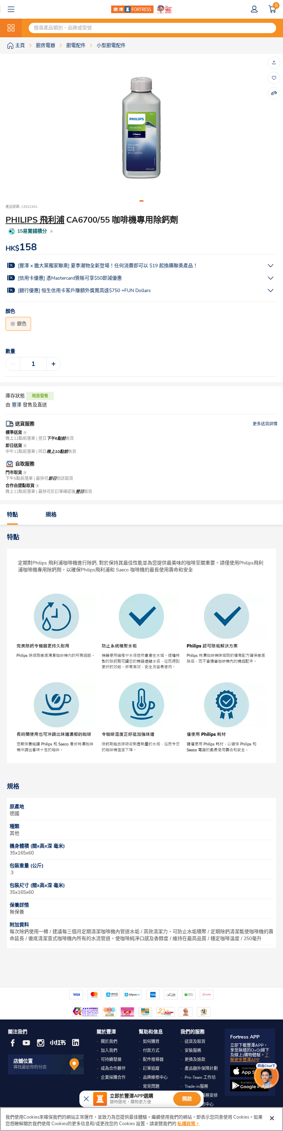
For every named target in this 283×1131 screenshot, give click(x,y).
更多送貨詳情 (265, 424)
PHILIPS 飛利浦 (35, 220)
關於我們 (109, 1041)
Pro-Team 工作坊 (200, 1077)
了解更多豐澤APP (249, 1057)
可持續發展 (111, 1059)
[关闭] (272, 1118)
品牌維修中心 (155, 1077)
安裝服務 (193, 1050)
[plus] (53, 363)
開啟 (187, 1098)
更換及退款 (195, 1059)
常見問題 (151, 1086)
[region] (141, 1119)
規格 (51, 515)
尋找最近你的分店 (30, 1067)
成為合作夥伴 (113, 1068)
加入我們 (109, 1050)
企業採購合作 (113, 1077)
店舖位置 (23, 1061)
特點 (12, 515)
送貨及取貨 (195, 1041)
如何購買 (151, 1041)
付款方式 (151, 1050)
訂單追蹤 (151, 1068)
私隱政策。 (188, 1124)
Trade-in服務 (196, 1086)
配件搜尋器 (153, 1059)
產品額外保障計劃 (201, 1068)
